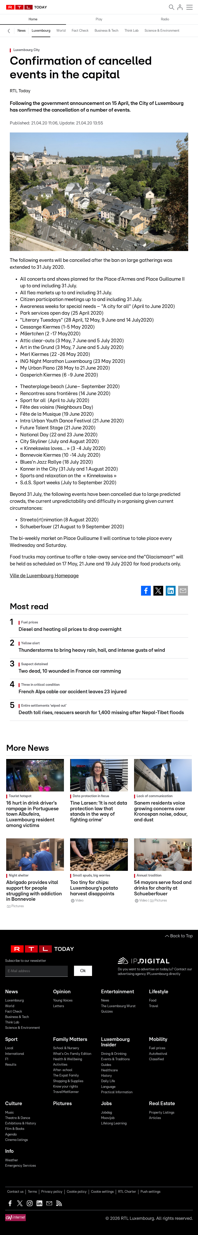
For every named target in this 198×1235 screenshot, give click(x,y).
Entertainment (117, 991)
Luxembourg (41, 30)
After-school (62, 1070)
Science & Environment (162, 30)
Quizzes (107, 1011)
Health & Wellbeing (67, 1059)
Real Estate (162, 1103)
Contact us (15, 1192)
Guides (106, 1065)
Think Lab (131, 30)
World (60, 30)
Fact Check (80, 30)
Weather (11, 1160)
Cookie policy (77, 1192)
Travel (153, 1006)
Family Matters (70, 1039)
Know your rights (65, 1086)
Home (33, 19)
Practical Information (117, 1092)
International (14, 1054)
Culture (13, 1103)
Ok (83, 970)
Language (108, 1087)
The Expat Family (66, 1075)
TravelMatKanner (66, 1092)
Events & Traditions (115, 1059)
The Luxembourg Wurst (118, 1006)
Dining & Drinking (113, 1054)
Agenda (10, 1134)
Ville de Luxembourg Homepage (44, 575)
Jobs (106, 1103)
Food (152, 1000)
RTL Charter (127, 1192)
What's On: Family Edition (72, 1054)
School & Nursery (66, 1048)
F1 (6, 1059)
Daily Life (108, 1081)
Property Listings (161, 1112)
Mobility (158, 1039)
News (22, 30)
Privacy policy (51, 1192)
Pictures (62, 1103)
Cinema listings (16, 1140)
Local (9, 1048)
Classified (156, 1059)
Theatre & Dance (17, 1118)
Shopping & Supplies (68, 1081)
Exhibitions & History (20, 1123)
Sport (11, 1039)
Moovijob (107, 1118)
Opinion (62, 991)
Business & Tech (106, 30)
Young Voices (62, 1000)
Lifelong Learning (114, 1123)
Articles (155, 1118)
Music (9, 1112)
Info (9, 1151)
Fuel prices (157, 1048)
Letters (58, 1006)
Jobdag (106, 1112)
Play (99, 19)
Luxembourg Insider (115, 1042)
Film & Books (14, 1129)
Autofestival (158, 1054)
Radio (165, 19)
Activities (60, 1064)
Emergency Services (20, 1165)
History (106, 1076)
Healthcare (109, 1070)
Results (10, 1064)
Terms (32, 1192)
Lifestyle (158, 991)
